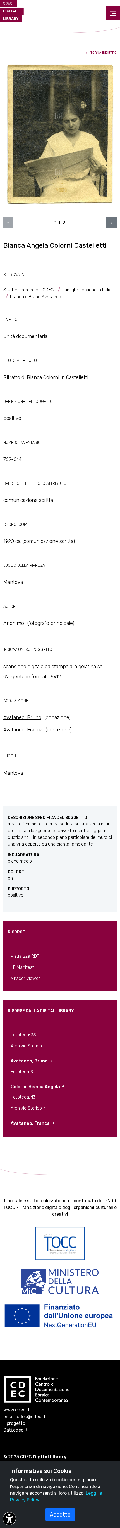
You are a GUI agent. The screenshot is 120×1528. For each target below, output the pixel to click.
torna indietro (103, 53)
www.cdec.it (16, 1410)
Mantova (13, 773)
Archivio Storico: (28, 1045)
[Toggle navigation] (113, 13)
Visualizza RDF (25, 956)
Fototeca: (23, 1034)
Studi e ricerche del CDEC (28, 289)
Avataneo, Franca (22, 730)
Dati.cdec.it (15, 1430)
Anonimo (13, 623)
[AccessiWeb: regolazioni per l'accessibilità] (9, 1518)
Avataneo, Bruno (22, 717)
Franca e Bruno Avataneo (35, 296)
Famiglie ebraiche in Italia (86, 289)
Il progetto (14, 1423)
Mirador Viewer (25, 978)
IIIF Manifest (22, 967)
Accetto (60, 1514)
